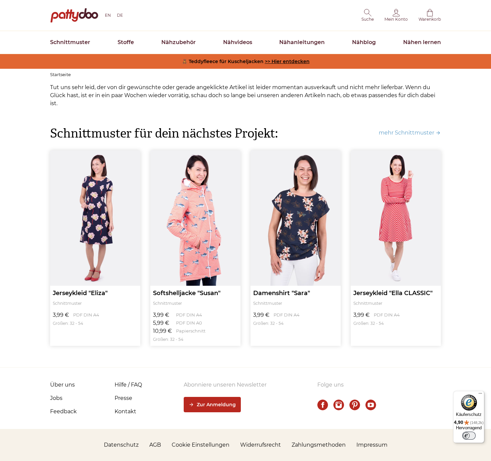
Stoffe (126, 42)
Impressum (371, 445)
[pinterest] (354, 405)
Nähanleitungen (302, 42)
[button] (367, 15)
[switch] (469, 436)
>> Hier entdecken (287, 61)
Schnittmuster (70, 42)
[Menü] (480, 395)
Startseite (60, 74)
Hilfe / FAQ (128, 385)
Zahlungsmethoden (319, 445)
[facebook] (322, 405)
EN (108, 15)
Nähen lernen (422, 42)
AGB (155, 445)
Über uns (62, 385)
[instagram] (338, 405)
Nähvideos (237, 42)
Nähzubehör (178, 42)
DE (120, 15)
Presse (123, 398)
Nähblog (364, 42)
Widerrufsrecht (260, 445)
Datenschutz (121, 445)
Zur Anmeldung (216, 405)
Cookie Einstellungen (200, 445)
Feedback (63, 411)
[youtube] (370, 405)
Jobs (56, 398)
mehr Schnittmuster (406, 133)
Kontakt (125, 411)
